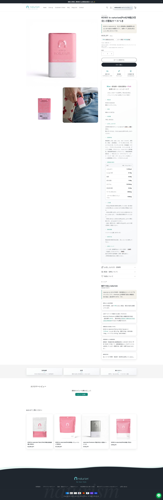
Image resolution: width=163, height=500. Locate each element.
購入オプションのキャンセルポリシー (107, 486)
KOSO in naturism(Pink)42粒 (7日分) (121, 442)
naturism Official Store (80, 496)
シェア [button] (105, 281)
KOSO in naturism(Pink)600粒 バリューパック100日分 (67, 443)
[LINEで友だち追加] (158, 495)
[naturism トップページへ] (81, 478)
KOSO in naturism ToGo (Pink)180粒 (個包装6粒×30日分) (40, 443)
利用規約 (38, 486)
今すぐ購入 (119, 65)
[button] (107, 7)
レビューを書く (81, 394)
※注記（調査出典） (105, 42)
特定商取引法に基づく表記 (87, 486)
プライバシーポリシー (49, 486)
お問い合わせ (123, 486)
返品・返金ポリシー (62, 486)
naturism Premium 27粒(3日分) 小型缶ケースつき (95, 443)
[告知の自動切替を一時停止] (161, 2)
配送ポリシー (74, 486)
